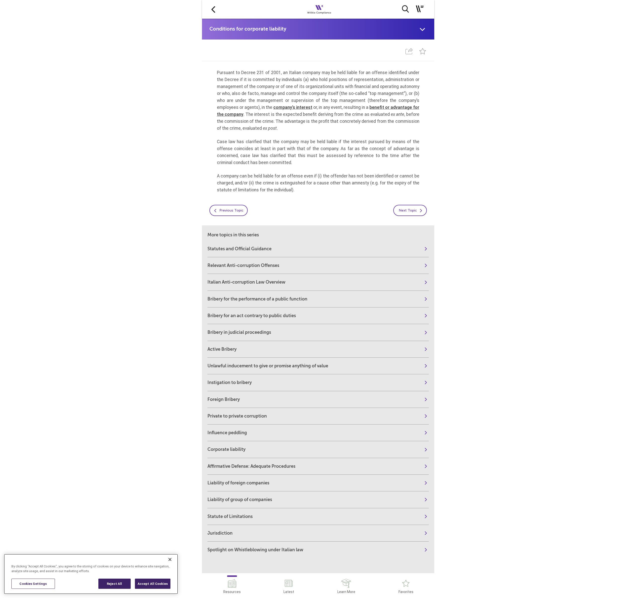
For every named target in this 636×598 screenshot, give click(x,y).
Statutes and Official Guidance (239, 248)
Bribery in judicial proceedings (239, 332)
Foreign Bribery (223, 399)
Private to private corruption (237, 416)
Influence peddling (227, 432)
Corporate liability (226, 449)
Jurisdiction (220, 533)
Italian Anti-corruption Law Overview (246, 282)
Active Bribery (222, 349)
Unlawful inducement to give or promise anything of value (267, 365)
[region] (91, 574)
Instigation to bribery (229, 382)
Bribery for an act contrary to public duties (251, 315)
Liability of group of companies (239, 499)
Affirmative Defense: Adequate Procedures (251, 466)
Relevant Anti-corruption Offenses (243, 265)
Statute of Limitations (230, 516)
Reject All (114, 584)
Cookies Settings (33, 584)
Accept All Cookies (153, 584)
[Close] (169, 559)
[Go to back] (213, 9)
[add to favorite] (422, 51)
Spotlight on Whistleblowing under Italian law (255, 549)
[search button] (405, 9)
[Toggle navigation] (420, 8)
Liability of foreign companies (238, 482)
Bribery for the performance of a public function (257, 299)
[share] (409, 51)
